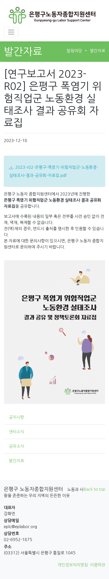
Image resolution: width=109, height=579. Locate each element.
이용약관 (97, 565)
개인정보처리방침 (73, 565)
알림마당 (74, 51)
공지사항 (16, 417)
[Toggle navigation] (11, 32)
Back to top (94, 489)
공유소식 (16, 446)
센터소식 (16, 432)
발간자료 (97, 51)
